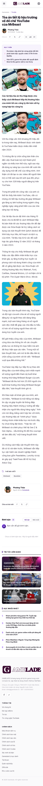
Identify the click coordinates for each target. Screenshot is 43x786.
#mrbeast (6, 476)
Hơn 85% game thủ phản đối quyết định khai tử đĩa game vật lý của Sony (22, 61)
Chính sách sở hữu (8, 745)
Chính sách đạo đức (9, 738)
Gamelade (5, 12)
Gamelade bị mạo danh (10, 756)
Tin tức (13, 12)
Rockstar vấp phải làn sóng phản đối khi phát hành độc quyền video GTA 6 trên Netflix (22, 53)
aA (30, 37)
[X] (15, 37)
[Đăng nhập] (39, 3)
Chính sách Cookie (8, 749)
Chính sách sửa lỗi (8, 742)
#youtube (17, 476)
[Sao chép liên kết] (20, 37)
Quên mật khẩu (7, 764)
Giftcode (5, 767)
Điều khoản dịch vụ (9, 731)
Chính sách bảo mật (9, 734)
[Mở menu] (4, 3)
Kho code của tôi (8, 771)
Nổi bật (27, 520)
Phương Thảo (13, 30)
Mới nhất (36, 520)
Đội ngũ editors (7, 711)
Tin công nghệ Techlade (10, 718)
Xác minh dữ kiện (8, 753)
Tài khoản (5, 760)
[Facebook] (10, 37)
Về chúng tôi (6, 707)
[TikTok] (9, 695)
